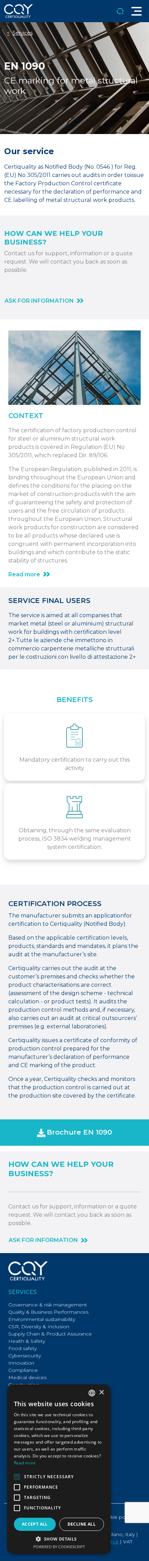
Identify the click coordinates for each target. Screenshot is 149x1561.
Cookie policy (116, 1517)
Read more (25, 1463)
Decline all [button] (82, 1524)
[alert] (59, 1469)
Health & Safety (26, 1341)
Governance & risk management (47, 1305)
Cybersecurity (24, 1355)
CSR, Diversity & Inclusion (38, 1326)
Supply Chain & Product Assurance (50, 1334)
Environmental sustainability (41, 1319)
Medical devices (27, 1377)
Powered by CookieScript (59, 1546)
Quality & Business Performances (48, 1312)
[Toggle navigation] (136, 11)
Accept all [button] (35, 1524)
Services (22, 33)
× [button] (101, 1392)
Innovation (21, 1363)
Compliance (23, 1370)
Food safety (22, 1348)
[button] (74, 1132)
